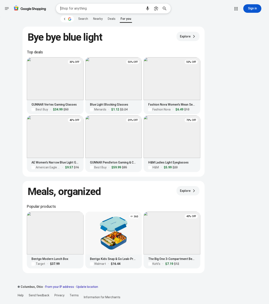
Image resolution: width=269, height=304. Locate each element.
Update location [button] (87, 286)
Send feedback (39, 295)
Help (21, 295)
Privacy (59, 295)
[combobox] (101, 8)
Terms (74, 295)
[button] (147, 8)
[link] (83, 18)
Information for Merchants (102, 297)
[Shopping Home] (30, 8)
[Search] (166, 8)
